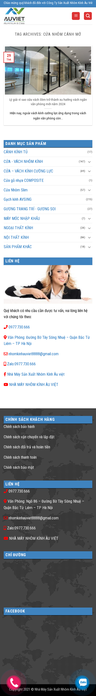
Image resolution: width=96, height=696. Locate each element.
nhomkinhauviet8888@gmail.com (34, 354)
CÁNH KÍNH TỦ (16, 152)
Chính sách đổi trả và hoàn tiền (27, 447)
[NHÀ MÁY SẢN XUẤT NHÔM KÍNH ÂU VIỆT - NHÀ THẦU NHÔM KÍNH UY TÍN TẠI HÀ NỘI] (23, 16)
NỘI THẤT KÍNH (16, 237)
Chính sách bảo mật (19, 467)
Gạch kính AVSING (18, 199)
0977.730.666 (19, 327)
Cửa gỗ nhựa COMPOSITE (24, 180)
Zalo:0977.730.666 (21, 364)
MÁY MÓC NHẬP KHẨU (22, 218)
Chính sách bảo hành (19, 426)
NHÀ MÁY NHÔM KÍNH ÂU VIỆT (33, 384)
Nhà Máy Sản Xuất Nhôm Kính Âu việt (35, 374)
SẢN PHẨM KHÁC (18, 246)
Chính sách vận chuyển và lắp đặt (29, 437)
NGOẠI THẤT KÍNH (18, 228)
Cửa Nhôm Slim (16, 190)
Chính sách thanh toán (20, 457)
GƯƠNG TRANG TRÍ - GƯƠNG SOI (30, 209)
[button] (76, 16)
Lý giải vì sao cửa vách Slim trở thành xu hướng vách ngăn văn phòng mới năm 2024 (48, 102)
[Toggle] (89, 162)
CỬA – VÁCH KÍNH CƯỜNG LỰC (28, 171)
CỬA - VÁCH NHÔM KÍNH (23, 161)
